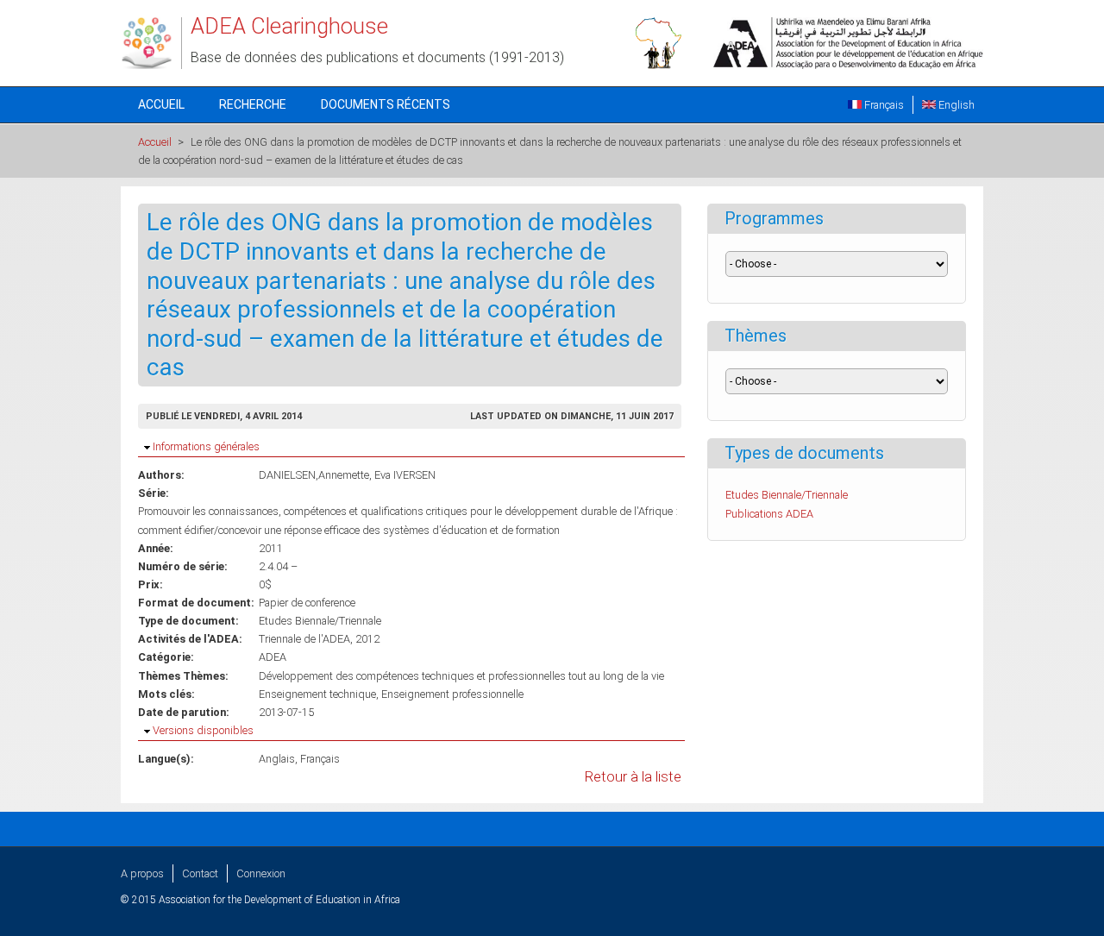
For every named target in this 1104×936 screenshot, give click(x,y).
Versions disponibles (203, 730)
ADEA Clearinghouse (289, 26)
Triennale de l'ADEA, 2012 (319, 638)
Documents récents (385, 104)
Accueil (161, 104)
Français (883, 104)
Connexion (260, 873)
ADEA (272, 656)
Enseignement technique (317, 694)
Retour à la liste (633, 777)
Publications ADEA (769, 513)
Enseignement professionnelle (452, 694)
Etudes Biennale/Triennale (320, 620)
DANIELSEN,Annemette (314, 474)
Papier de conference (307, 602)
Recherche (252, 104)
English (955, 104)
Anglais (277, 758)
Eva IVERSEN (405, 474)
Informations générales (206, 446)
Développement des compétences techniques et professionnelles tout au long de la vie (461, 675)
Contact (200, 873)
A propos (142, 873)
